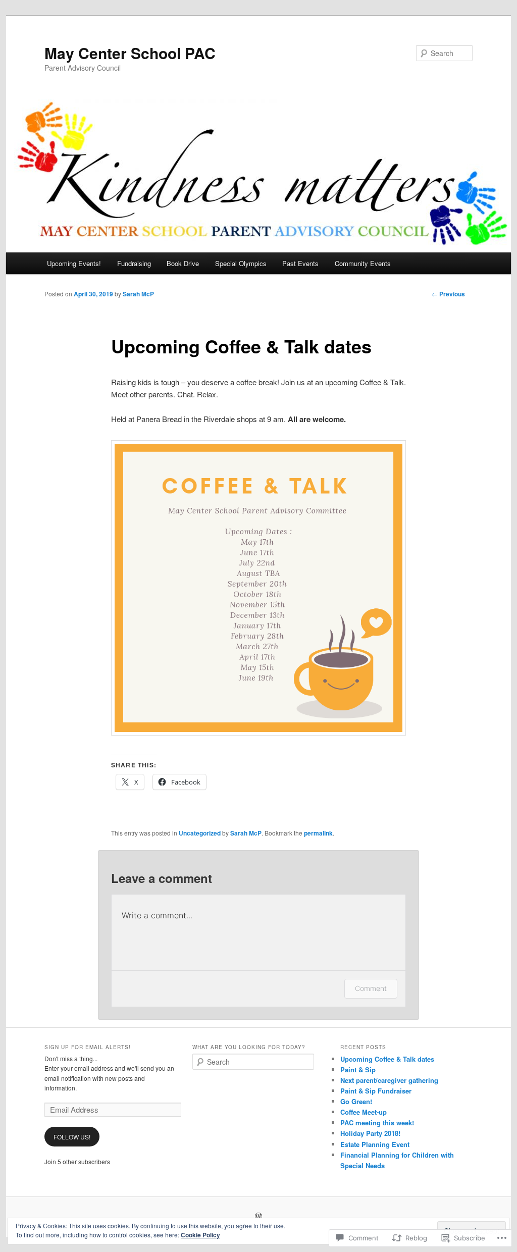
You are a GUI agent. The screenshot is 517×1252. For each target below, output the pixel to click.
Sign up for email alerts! (87, 1047)
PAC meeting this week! (377, 1122)
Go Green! (356, 1101)
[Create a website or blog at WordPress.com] (258, 1216)
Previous (448, 293)
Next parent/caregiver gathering (389, 1080)
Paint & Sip (358, 1069)
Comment (371, 988)
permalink (318, 833)
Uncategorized (200, 833)
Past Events (300, 263)
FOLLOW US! (72, 1136)
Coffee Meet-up (363, 1112)
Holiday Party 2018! (370, 1133)
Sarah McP (138, 293)
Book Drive (183, 263)
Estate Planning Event (374, 1144)
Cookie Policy (200, 1234)
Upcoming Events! (74, 263)
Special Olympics (241, 263)
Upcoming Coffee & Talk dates (387, 1059)
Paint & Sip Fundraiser (375, 1091)
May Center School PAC (130, 53)
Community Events (363, 263)
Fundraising (134, 263)
